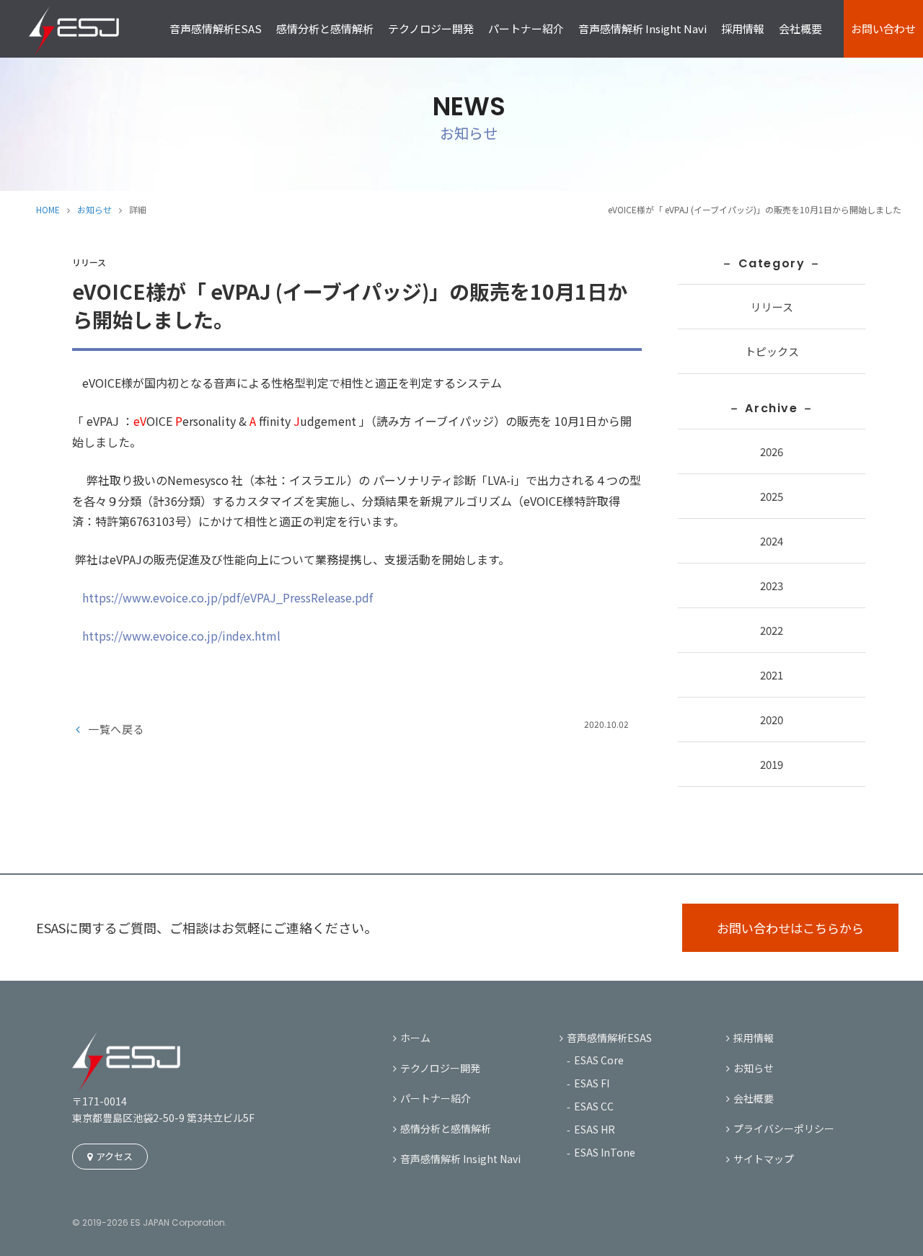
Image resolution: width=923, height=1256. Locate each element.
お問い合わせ (883, 28)
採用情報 (742, 28)
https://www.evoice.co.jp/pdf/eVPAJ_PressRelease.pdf (227, 597)
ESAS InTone (604, 1152)
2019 (771, 764)
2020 (771, 719)
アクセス (114, 1156)
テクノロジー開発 (431, 28)
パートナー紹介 (526, 28)
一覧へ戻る (116, 728)
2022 (771, 630)
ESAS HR (594, 1129)
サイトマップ (763, 1159)
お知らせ (94, 209)
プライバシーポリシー (783, 1128)
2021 (771, 674)
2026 (771, 451)
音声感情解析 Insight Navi (642, 28)
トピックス (772, 351)
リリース (772, 306)
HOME (48, 209)
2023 (771, 585)
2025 (771, 496)
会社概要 (800, 28)
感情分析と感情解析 (325, 28)
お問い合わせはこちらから (790, 928)
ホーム (415, 1037)
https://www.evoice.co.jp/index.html (181, 635)
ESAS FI (591, 1083)
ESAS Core (599, 1060)
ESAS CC (594, 1106)
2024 (771, 540)
